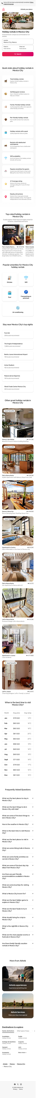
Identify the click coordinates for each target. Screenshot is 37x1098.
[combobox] (18, 42)
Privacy (15, 1089)
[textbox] (10, 49)
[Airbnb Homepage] (3, 9)
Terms (21, 1089)
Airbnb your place (26, 9)
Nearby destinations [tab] (8, 1031)
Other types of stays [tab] (23, 1031)
